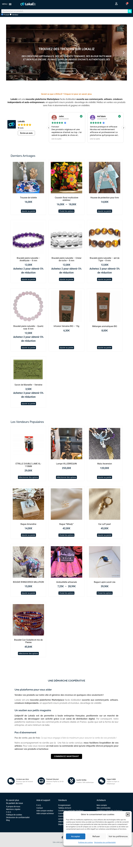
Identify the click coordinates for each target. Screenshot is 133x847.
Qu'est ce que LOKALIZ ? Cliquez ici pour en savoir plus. (66, 94)
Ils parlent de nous (14, 803)
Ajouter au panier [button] (28, 211)
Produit (6, 15)
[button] (128, 814)
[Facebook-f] (62, 837)
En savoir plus (12, 800)
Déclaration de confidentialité (105, 842)
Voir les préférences (118, 836)
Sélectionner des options (28, 477)
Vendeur (14, 15)
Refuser (96, 836)
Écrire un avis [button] (26, 133)
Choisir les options (66, 211)
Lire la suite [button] (56, 139)
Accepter (75, 836)
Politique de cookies (85, 842)
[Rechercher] (130, 11)
